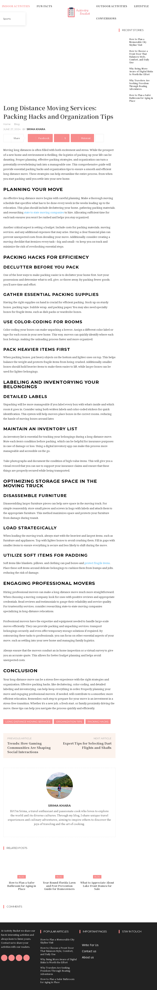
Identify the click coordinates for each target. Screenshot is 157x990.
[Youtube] (26, 958)
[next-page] (62, 897)
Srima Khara (36, 129)
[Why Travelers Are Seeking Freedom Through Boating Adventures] (123, 82)
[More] (99, 138)
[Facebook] (59, 829)
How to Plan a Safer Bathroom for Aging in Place (21, 886)
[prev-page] (55, 897)
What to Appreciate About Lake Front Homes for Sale (97, 886)
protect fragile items (97, 563)
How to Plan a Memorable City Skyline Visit (138, 42)
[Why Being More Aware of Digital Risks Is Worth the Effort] (123, 71)
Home (6, 124)
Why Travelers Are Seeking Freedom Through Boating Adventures (139, 84)
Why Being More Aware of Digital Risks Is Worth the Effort (141, 71)
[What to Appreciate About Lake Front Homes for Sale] (97, 865)
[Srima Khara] (59, 785)
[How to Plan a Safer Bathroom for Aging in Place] (21, 865)
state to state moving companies (44, 212)
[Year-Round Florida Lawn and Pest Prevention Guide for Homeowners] (59, 865)
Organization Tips (69, 721)
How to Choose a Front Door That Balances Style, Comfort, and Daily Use (139, 56)
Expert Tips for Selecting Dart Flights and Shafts (87, 745)
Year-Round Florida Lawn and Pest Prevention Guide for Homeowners (59, 886)
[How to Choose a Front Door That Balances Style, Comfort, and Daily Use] (123, 53)
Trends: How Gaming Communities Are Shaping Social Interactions (29, 747)
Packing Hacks (98, 721)
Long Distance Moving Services (28, 721)
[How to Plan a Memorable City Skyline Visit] (123, 41)
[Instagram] (11, 958)
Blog (17, 124)
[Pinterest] (19, 958)
